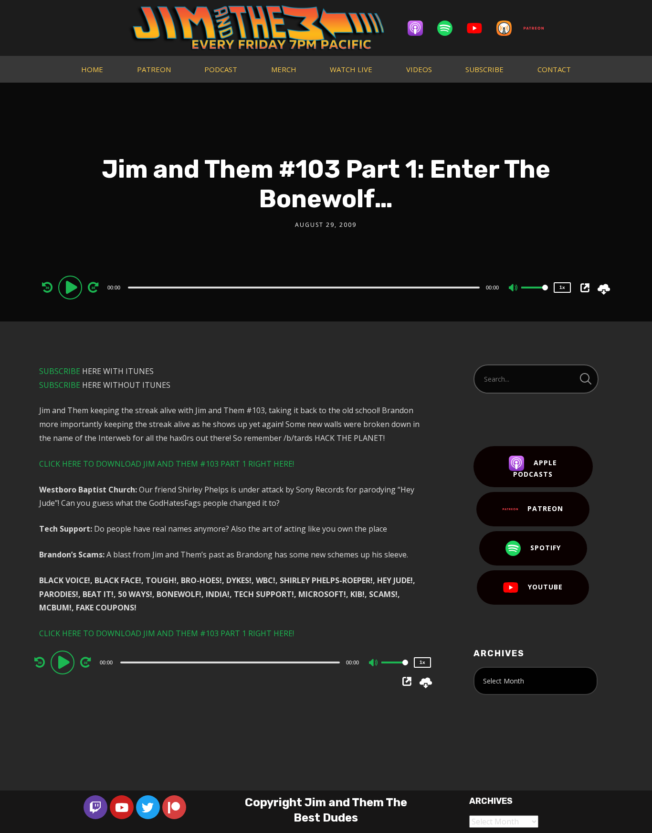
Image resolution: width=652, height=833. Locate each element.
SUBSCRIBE (484, 69)
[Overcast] (509, 28)
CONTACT (554, 69)
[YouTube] (479, 28)
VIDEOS (419, 69)
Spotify (545, 547)
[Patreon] (538, 28)
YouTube (545, 586)
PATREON (154, 69)
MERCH (283, 69)
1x (562, 287)
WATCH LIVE (351, 69)
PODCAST (220, 69)
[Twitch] (95, 807)
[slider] (534, 295)
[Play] (71, 287)
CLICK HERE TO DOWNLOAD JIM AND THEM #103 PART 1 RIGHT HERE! (166, 464)
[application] (305, 287)
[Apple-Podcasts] (420, 28)
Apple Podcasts (535, 468)
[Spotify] (449, 28)
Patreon (545, 508)
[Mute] (513, 288)
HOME (92, 69)
